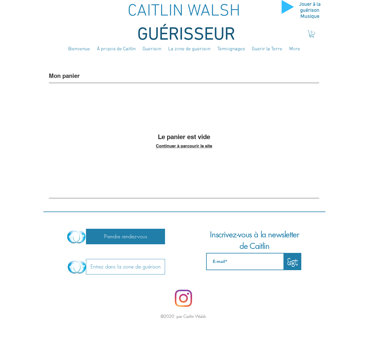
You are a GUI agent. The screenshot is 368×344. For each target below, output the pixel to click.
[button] (312, 33)
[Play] (288, 7)
